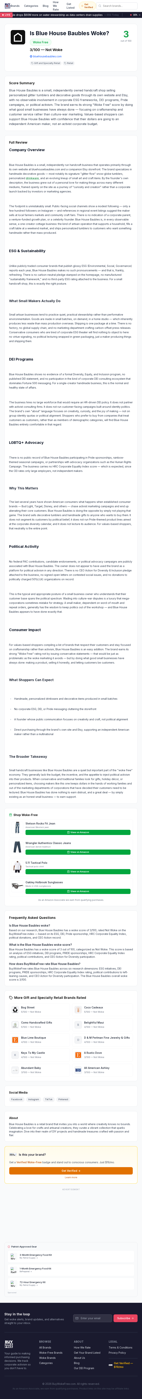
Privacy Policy (117, 1352)
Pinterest (63, 1099)
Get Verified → (71, 1170)
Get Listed (71, 5)
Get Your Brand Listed (87, 1352)
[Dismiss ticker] (139, 15)
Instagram (33, 1099)
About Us (79, 1357)
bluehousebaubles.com (47, 56)
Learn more (71, 1177)
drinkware (32, 178)
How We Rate (56, 6)
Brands (15, 5)
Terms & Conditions (120, 1347)
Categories (31, 5)
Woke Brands (47, 1357)
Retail (70, 63)
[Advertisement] (71, 1215)
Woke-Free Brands (50, 1352)
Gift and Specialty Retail (47, 63)
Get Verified (88, 6)
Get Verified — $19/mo (123, 1365)
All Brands (45, 1347)
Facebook (16, 1099)
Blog (45, 5)
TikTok (49, 1099)
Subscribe (123, 1318)
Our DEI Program (84, 1368)
